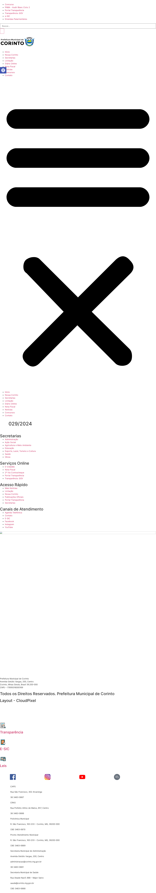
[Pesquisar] (2, 31)
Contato (8, 75)
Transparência (11, 732)
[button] (78, 234)
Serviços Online (14, 463)
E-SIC (4, 749)
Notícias (8, 69)
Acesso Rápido (14, 484)
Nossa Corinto (11, 55)
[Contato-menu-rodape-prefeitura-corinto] (117, 777)
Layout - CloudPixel (18, 700)
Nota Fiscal (10, 66)
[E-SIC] (3, 742)
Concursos (10, 72)
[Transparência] (3, 725)
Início (7, 52)
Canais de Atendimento (21, 509)
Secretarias (10, 57)
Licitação (9, 60)
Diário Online (11, 63)
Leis (3, 766)
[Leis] (3, 759)
